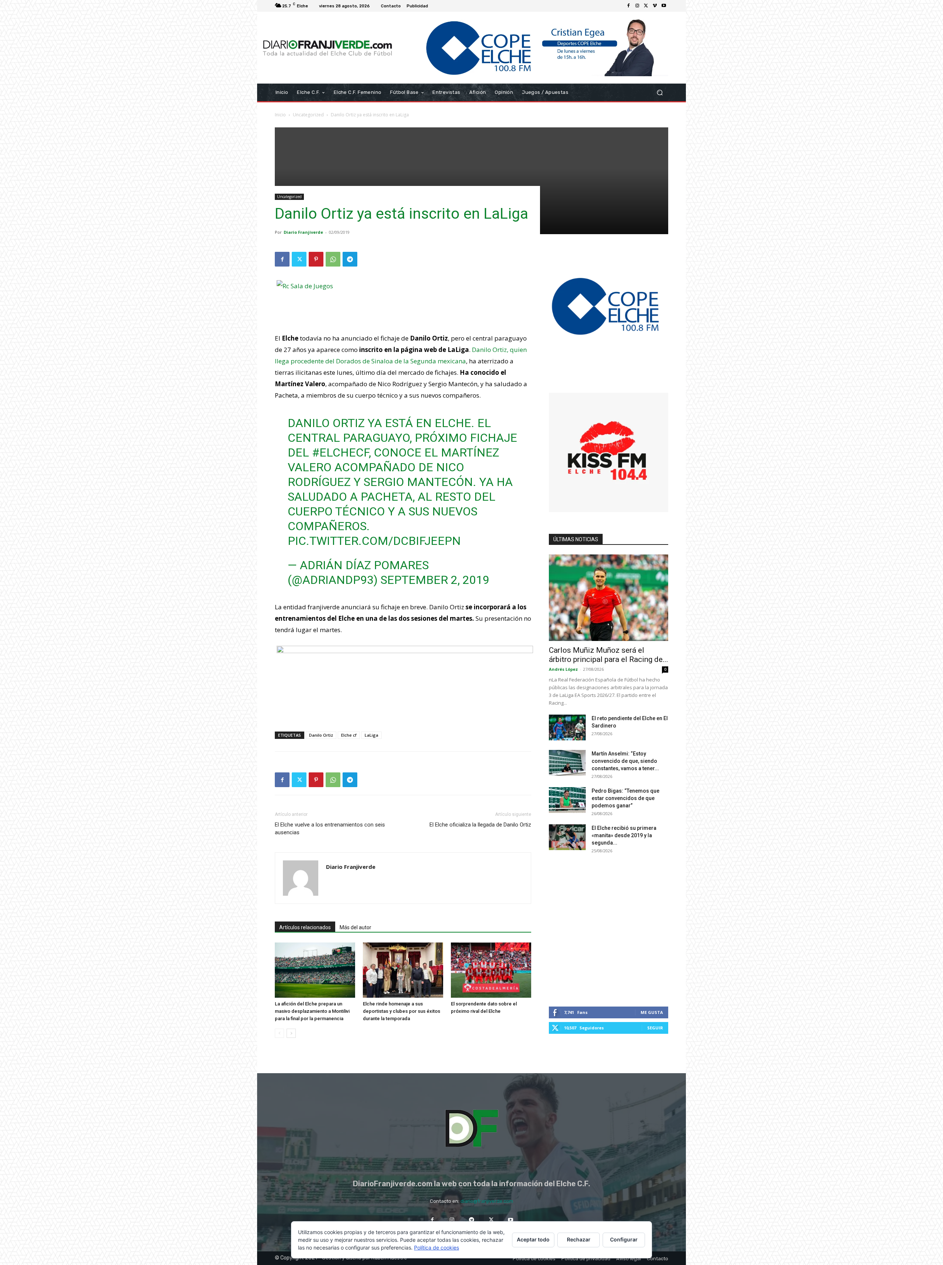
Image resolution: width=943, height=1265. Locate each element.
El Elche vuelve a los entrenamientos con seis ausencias (330, 828)
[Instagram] (637, 5)
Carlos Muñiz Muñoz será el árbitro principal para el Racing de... (608, 655)
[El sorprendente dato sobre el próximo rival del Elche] (491, 970)
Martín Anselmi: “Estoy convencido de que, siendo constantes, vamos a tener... (625, 761)
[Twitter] (646, 5)
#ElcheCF (340, 452)
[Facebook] (628, 5)
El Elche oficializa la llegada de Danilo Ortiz (480, 824)
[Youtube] (663, 5)
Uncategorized (308, 115)
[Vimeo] (655, 5)
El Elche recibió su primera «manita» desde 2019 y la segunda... (624, 835)
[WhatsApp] (333, 259)
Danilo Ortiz (321, 735)
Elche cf (349, 735)
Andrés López (563, 669)
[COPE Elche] (533, 47)
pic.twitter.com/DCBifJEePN (374, 541)
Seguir (655, 1027)
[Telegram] (350, 259)
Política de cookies (436, 1247)
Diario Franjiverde (303, 232)
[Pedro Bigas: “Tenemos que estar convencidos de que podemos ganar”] (567, 800)
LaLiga (371, 735)
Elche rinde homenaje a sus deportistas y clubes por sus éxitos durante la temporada (401, 1011)
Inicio (280, 115)
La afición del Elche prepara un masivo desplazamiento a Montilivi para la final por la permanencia (312, 1011)
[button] (659, 92)
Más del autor (355, 927)
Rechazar (578, 1239)
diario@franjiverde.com (486, 1201)
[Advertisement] (471, 178)
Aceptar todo (533, 1239)
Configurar (624, 1239)
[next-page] (291, 1033)
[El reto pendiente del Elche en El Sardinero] (567, 727)
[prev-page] (279, 1033)
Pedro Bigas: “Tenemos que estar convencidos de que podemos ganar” (625, 798)
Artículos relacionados (305, 927)
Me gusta (652, 1012)
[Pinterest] (316, 259)
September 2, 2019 (435, 580)
